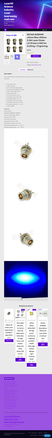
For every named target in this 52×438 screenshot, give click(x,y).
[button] (46, 29)
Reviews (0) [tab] (30, 70)
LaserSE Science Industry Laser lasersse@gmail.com (14, 419)
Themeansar (8, 434)
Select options (20, 360)
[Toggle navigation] (43, 30)
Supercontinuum (33, 435)
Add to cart (36, 56)
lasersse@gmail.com (43, 435)
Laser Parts (40, 433)
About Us (45, 433)
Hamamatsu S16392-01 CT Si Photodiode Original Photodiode (10, 393)
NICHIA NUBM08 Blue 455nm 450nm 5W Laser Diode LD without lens (43, 330)
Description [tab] (23, 70)
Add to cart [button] (8, 340)
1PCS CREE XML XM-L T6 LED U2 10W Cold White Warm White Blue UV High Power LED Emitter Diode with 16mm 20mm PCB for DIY (20, 338)
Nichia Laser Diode (36, 65)
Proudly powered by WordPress (10, 433)
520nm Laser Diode (9, 320)
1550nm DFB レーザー (9, 398)
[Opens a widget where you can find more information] (47, 435)
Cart (30, 433)
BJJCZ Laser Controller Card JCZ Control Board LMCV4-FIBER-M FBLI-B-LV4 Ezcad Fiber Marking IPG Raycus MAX (10, 404)
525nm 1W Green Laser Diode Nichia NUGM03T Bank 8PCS (9, 330)
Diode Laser (34, 433)
